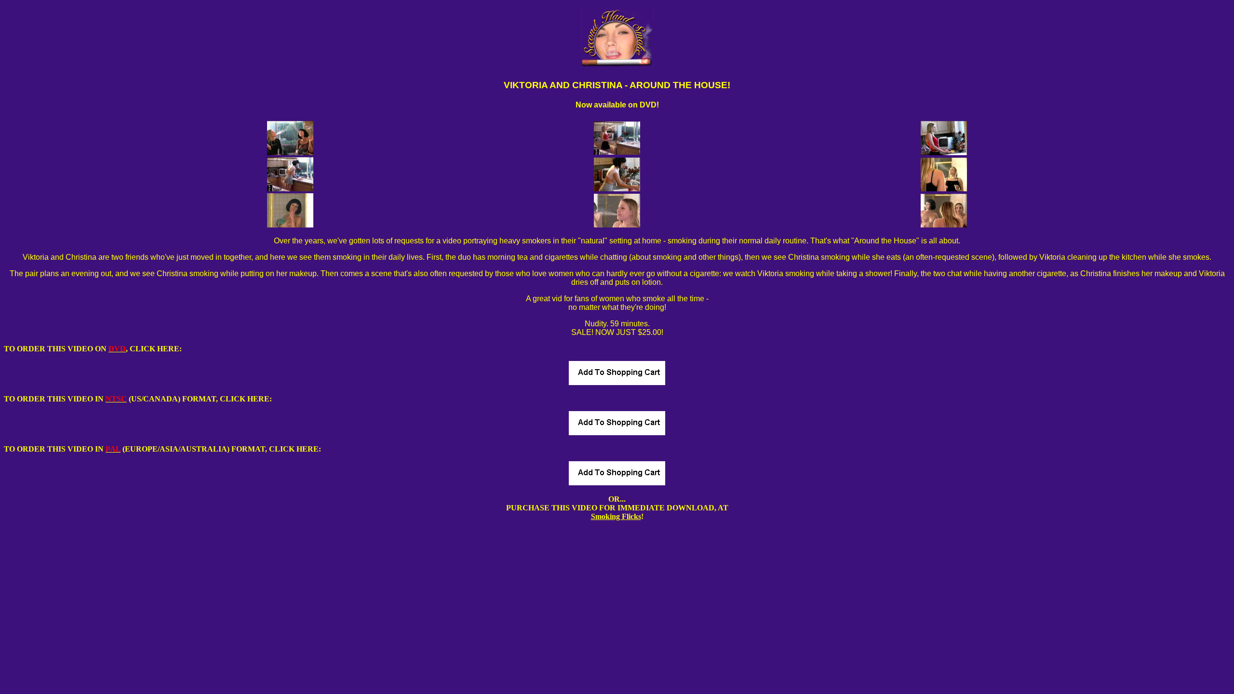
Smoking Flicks (616, 516)
